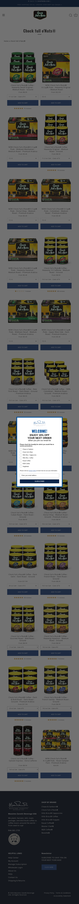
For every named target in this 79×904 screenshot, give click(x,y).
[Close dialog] (61, 419)
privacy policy (32, 470)
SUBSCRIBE (39, 481)
